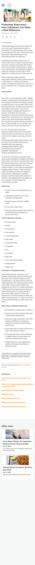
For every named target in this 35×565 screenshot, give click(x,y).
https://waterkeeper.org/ (10, 398)
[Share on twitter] (10, 37)
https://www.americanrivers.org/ (13, 402)
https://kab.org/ (7, 394)
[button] (3, 5)
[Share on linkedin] (6, 37)
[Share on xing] (14, 37)
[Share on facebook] (3, 37)
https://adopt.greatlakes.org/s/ (13, 390)
